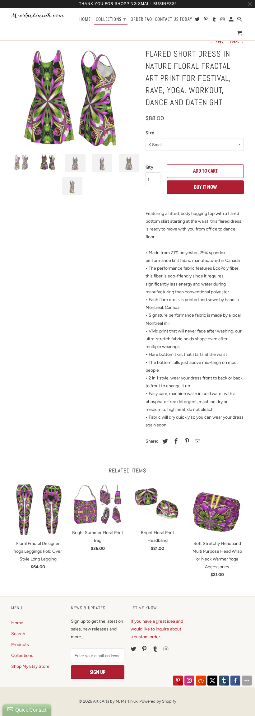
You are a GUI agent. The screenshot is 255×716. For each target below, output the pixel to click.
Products (20, 644)
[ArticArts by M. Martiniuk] (38, 15)
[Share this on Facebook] (175, 441)
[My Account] (231, 20)
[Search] (240, 20)
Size (150, 133)
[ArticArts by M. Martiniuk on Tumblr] (155, 649)
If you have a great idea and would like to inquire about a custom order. (157, 629)
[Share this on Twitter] (164, 441)
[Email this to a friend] (197, 441)
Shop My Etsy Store (30, 666)
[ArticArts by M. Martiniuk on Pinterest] (144, 649)
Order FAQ (141, 19)
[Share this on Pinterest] (186, 441)
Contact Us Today (173, 19)
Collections (22, 655)
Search (18, 633)
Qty (149, 167)
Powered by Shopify (157, 701)
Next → (237, 41)
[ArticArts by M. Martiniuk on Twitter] (134, 649)
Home (17, 622)
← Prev (217, 41)
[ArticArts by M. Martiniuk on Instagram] (166, 649)
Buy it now (205, 187)
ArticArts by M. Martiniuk (115, 701)
